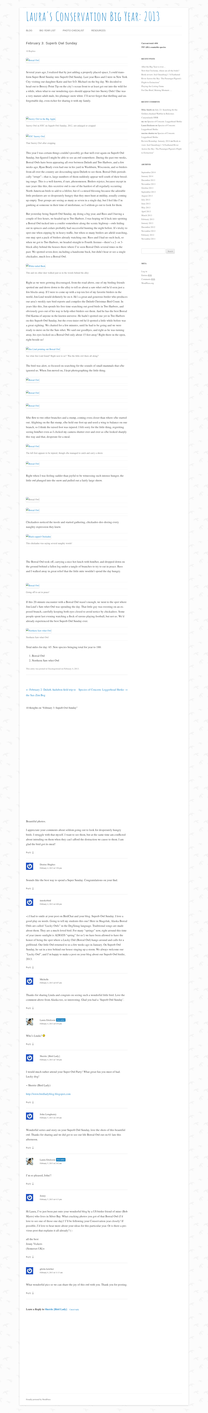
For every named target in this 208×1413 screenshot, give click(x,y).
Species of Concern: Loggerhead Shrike (103, 689)
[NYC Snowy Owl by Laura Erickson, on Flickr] (35, 136)
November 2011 (148, 238)
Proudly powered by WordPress (38, 1399)
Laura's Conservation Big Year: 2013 (93, 16)
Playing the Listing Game (152, 86)
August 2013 (147, 195)
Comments (148, 279)
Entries (146, 275)
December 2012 (148, 227)
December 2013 (148, 180)
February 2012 (147, 234)
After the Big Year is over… (153, 66)
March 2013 (146, 215)
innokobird (45, 900)
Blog (29, 30)
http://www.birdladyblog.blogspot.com (48, 1094)
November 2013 (148, 184)
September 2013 (148, 191)
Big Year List (47, 30)
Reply (28, 852)
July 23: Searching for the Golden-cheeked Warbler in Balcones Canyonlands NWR (159, 113)
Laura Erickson (47, 1020)
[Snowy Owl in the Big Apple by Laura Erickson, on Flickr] (40, 118)
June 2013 (145, 203)
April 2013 (146, 211)
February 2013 (147, 219)
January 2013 (147, 223)
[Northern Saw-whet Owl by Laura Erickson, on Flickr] (38, 630)
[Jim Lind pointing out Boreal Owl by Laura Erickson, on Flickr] (43, 349)
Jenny (43, 1195)
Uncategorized (54, 668)
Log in (144, 271)
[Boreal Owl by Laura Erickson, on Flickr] (32, 60)
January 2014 (147, 176)
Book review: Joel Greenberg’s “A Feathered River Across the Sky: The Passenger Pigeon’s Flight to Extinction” (161, 78)
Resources (98, 30)
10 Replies (30, 51)
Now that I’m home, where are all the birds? (160, 70)
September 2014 (148, 172)
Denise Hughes (47, 864)
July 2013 (145, 199)
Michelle (44, 979)
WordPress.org (147, 283)
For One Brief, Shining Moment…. (156, 90)
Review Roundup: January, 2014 (155, 140)
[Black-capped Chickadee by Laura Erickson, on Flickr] (38, 536)
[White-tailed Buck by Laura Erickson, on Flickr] (35, 266)
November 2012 (148, 230)
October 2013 (147, 187)
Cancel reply (74, 1309)
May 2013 (145, 207)
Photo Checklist (73, 30)
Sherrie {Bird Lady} (50, 1056)
